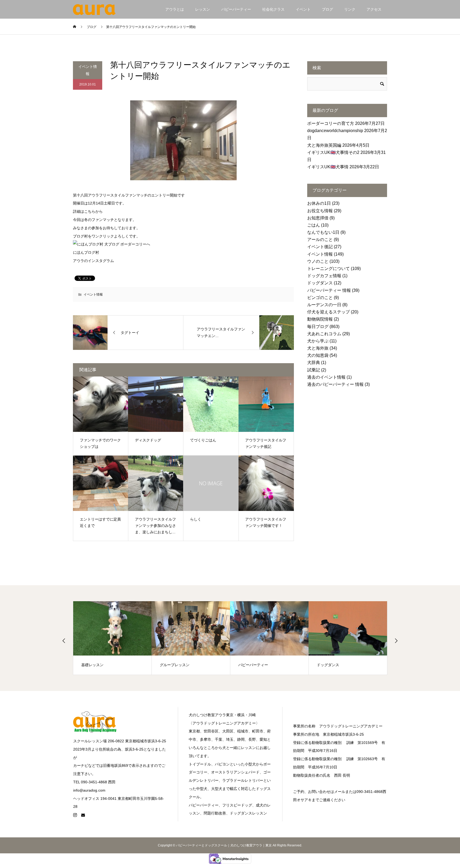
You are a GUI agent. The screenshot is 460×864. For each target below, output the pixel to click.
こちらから (93, 211)
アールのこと (320, 239)
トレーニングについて (328, 268)
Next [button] (396, 640)
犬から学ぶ (317, 341)
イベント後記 (320, 246)
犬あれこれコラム (324, 333)
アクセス (374, 9)
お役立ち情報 (320, 210)
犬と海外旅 (317, 348)
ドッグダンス (320, 283)
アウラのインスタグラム (93, 261)
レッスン (202, 9)
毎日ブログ (317, 326)
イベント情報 (87, 70)
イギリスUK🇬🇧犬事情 (327, 167)
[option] (113, 638)
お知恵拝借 (317, 218)
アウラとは (174, 9)
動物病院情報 (320, 319)
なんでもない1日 (323, 232)
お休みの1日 (319, 203)
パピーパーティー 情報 (329, 290)
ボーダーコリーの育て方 (330, 123)
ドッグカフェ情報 (324, 275)
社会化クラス (273, 9)
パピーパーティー (236, 9)
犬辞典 (313, 362)
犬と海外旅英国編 (324, 145)
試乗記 (313, 370)
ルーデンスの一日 (324, 304)
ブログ (327, 9)
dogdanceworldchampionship (335, 130)
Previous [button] (64, 640)
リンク (349, 9)
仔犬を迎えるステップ (328, 312)
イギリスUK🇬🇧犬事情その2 (333, 152)
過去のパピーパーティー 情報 (335, 384)
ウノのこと (317, 261)
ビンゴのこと (320, 297)
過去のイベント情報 (326, 377)
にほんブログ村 (86, 252)
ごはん (313, 225)
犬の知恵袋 (317, 355)
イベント (303, 9)
